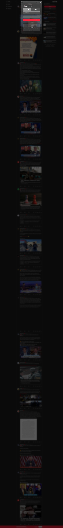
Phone (36, 9)
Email (28, 9)
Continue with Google (32, 24)
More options (32, 30)
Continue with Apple (32, 27)
